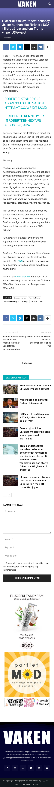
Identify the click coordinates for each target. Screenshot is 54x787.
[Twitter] (13, 47)
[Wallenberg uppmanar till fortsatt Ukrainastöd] (10, 403)
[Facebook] (6, 47)
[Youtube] (47, 768)
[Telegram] (20, 47)
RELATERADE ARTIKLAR (16, 378)
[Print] (34, 47)
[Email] (27, 47)
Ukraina (34, 301)
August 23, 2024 (17, 125)
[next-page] (10, 495)
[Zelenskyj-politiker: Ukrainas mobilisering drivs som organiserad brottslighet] (10, 432)
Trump (24, 301)
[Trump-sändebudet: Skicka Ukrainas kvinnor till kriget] (10, 389)
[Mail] (23, 768)
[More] (47, 47)
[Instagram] (15, 768)
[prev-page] (5, 495)
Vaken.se (27, 362)
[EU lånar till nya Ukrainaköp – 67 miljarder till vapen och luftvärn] (10, 417)
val (41, 301)
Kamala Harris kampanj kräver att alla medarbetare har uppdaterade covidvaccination (14, 342)
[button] (5, 4)
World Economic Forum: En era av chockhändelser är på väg (39, 341)
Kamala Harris (34, 298)
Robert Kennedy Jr (11, 301)
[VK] (41, 47)
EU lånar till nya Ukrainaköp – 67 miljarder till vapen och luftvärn (35, 417)
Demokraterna (20, 298)
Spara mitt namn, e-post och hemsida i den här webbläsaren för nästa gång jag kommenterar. (25, 566)
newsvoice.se (22, 276)
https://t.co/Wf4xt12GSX (25, 108)
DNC (20, 261)
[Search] (50, 4)
